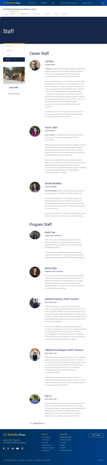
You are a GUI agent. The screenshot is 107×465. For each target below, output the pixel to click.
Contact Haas (45, 450)
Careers (47, 14)
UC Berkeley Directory (48, 448)
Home (6, 14)
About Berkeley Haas (14, 93)
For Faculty (63, 442)
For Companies (46, 437)
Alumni (56, 14)
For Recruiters (45, 440)
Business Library (47, 445)
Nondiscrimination (46, 460)
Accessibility (37, 460)
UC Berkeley (21, 460)
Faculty (8, 55)
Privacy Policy (29, 460)
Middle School (24, 14)
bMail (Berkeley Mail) (66, 437)
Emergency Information (66, 450)
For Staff (62, 445)
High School (36, 14)
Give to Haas (96, 435)
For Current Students (65, 440)
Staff (7, 59)
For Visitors (45, 442)
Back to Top (100, 460)
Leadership (9, 50)
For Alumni (63, 448)
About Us (13, 14)
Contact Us (64, 14)
